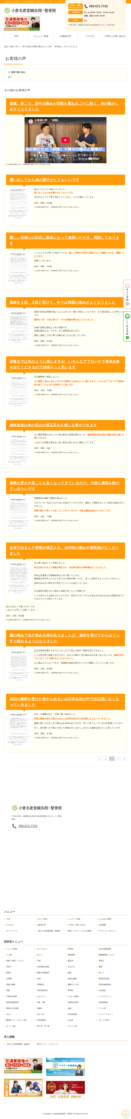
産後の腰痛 (10, 984)
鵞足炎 (70, 961)
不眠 (39, 961)
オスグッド (41, 996)
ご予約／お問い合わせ (115, 36)
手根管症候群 (11, 996)
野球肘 (70, 990)
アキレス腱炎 (73, 996)
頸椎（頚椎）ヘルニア (15, 961)
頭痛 (8, 990)
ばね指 (70, 1020)
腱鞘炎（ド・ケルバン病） (17, 1020)
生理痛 (9, 979)
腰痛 (69, 973)
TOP (16, 36)
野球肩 (70, 949)
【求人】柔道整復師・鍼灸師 (48, 931)
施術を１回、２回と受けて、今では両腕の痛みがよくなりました (63, 302)
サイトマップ (11, 931)
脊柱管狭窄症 (42, 990)
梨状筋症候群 (104, 979)
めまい (9, 1014)
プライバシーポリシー (108, 931)
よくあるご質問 (105, 919)
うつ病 (9, 955)
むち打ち (71, 967)
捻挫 (69, 1008)
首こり (39, 955)
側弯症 (101, 961)
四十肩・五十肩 (43, 1026)
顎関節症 (40, 984)
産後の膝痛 (72, 979)
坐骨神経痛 (72, 1014)
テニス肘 (102, 1008)
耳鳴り (9, 967)
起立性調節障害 (105, 949)
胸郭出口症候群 (12, 1008)
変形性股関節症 (12, 1002)
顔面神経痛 (103, 1002)
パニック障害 (11, 949)
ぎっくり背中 (104, 1020)
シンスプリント (105, 996)
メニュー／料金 (40, 36)
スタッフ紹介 (42, 919)
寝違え (9, 973)
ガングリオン (42, 949)
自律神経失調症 (43, 967)
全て (10, 77)
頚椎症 (39, 1008)
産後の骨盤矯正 (43, 973)
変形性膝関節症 (105, 984)
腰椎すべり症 (73, 984)
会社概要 (102, 925)
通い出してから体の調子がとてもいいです (44, 180)
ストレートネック (106, 1014)
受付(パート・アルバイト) (47, 1044)
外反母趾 (102, 990)
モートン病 (72, 1026)
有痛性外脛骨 (73, 1002)
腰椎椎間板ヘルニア (107, 955)
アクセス (90, 36)
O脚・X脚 (41, 1002)
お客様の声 (65, 36)
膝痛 (100, 967)
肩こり (101, 973)
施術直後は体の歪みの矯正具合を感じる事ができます (53, 425)
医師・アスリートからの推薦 (79, 931)
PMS (39, 979)
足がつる (40, 1014)
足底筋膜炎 (41, 1020)
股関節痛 (71, 955)
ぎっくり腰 (10, 1026)
